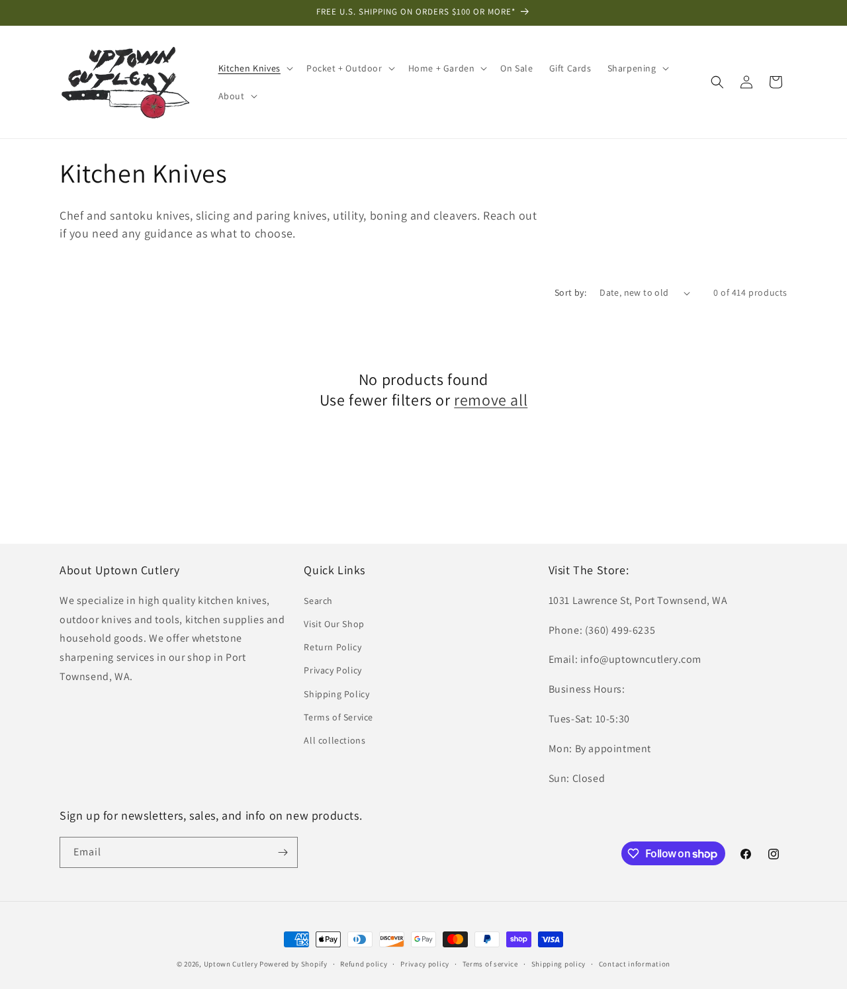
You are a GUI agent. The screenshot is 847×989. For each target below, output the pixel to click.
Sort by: (570, 292)
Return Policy (332, 647)
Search (318, 601)
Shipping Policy (336, 694)
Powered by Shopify (293, 963)
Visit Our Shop (334, 624)
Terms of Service (338, 717)
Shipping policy (558, 963)
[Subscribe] (282, 852)
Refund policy (363, 963)
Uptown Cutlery (231, 963)
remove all (490, 400)
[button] (254, 68)
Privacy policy (424, 963)
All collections (334, 740)
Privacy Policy (332, 670)
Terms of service (490, 963)
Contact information (634, 963)
